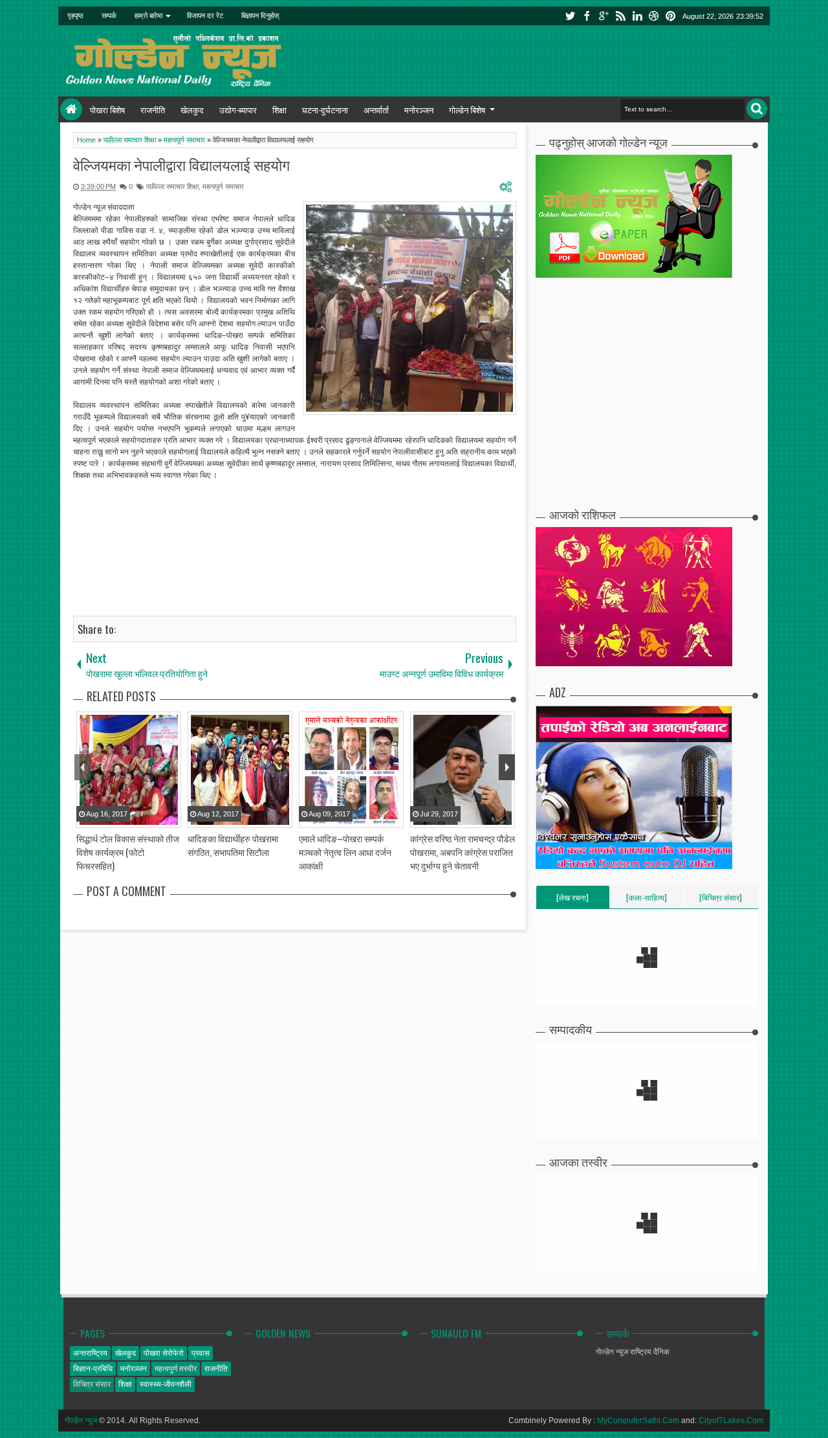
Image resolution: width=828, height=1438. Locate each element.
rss (620, 15)
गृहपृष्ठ (75, 15)
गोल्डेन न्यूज (81, 1420)
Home (71, 109)
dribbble (654, 15)
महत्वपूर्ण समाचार (223, 186)
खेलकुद (192, 109)
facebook (586, 15)
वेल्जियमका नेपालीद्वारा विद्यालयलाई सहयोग (181, 164)
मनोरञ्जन (418, 109)
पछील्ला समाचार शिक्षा (172, 186)
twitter (569, 15)
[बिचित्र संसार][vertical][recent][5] (720, 900)
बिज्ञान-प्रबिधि (93, 1368)
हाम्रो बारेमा (148, 15)
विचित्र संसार (92, 1384)
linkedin (637, 15)
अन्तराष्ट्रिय (90, 1353)
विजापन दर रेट (205, 15)
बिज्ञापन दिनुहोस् (260, 15)
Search (756, 108)
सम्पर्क (109, 15)
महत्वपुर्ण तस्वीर (176, 1368)
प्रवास (200, 1353)
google (603, 15)
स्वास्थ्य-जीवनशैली (165, 1384)
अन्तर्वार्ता (376, 109)
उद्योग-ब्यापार (238, 109)
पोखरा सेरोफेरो (164, 1353)
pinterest (670, 15)
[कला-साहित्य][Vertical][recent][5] (646, 900)
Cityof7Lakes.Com (731, 1420)
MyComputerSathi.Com (638, 1420)
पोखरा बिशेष (107, 109)
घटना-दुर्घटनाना (325, 109)
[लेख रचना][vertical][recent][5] (572, 900)
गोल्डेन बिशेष (467, 109)
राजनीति (152, 109)
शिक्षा (279, 109)
